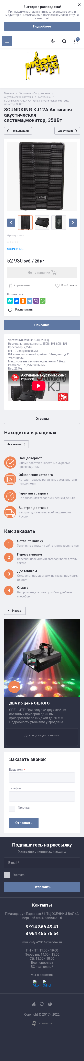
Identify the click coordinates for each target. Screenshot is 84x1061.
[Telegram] (29, 301)
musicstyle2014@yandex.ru (42, 942)
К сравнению (22, 285)
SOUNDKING (15, 249)
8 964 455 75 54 (42, 933)
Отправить (23, 823)
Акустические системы (18, 96)
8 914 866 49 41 (42, 926)
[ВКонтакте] (16, 301)
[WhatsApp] (42, 301)
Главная (9, 93)
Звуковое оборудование (34, 93)
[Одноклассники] (23, 301)
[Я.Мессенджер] (10, 301)
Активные (44, 96)
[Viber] (36, 301)
